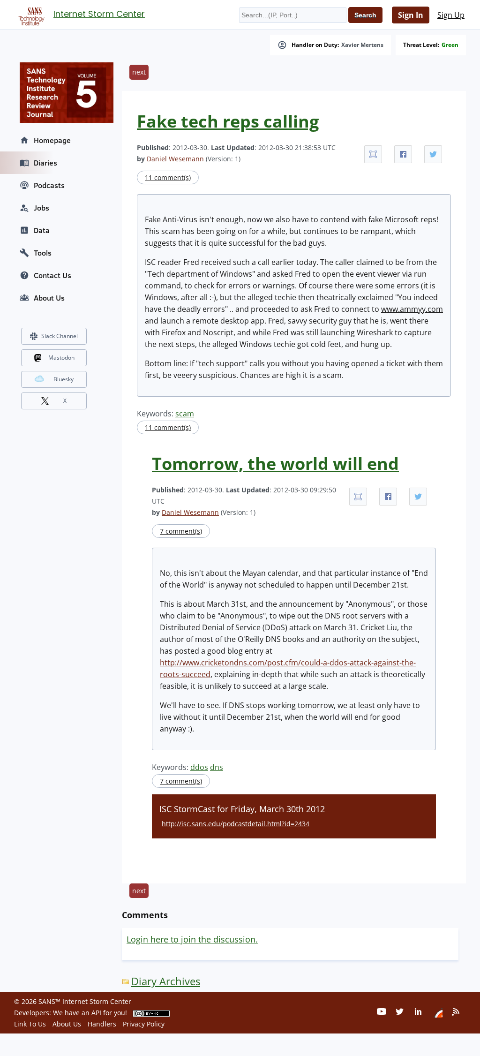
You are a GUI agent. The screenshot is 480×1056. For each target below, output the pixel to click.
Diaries (45, 163)
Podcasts (49, 185)
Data (42, 230)
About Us (49, 298)
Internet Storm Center (99, 14)
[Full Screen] (373, 154)
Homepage (52, 140)
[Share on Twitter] (433, 154)
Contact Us (52, 275)
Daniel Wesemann (175, 158)
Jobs (41, 208)
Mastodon (61, 358)
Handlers (102, 1023)
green (450, 45)
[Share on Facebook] (403, 154)
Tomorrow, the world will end (275, 463)
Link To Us (30, 1023)
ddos (199, 767)
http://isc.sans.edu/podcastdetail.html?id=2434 (235, 823)
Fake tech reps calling (228, 121)
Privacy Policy (144, 1023)
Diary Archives (165, 981)
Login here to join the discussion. (192, 939)
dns (216, 767)
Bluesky (63, 379)
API (96, 1012)
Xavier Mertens (362, 45)
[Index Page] (30, 15)
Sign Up (451, 15)
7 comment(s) (181, 531)
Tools (43, 253)
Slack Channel (59, 336)
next (139, 72)
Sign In (410, 15)
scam (184, 413)
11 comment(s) (168, 177)
